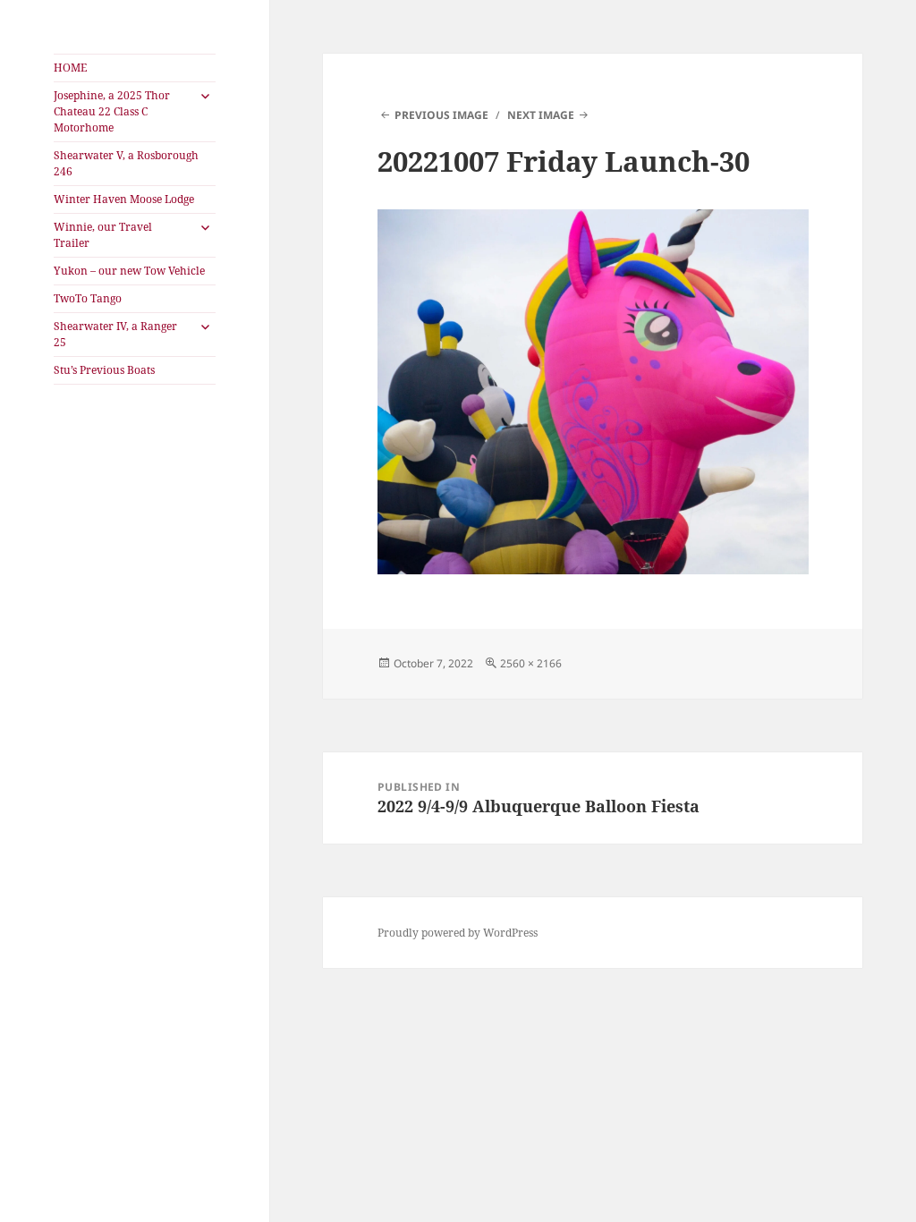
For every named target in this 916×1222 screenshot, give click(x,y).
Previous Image (441, 115)
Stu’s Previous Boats (104, 370)
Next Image (540, 115)
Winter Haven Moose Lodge (124, 199)
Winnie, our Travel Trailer (103, 234)
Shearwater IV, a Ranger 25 (115, 334)
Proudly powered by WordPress (457, 932)
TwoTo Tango (88, 298)
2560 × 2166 (531, 663)
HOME (70, 67)
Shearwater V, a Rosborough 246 (126, 163)
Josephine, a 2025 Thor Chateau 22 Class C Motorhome (112, 111)
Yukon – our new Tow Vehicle (129, 270)
